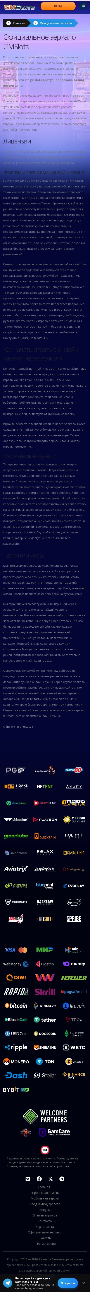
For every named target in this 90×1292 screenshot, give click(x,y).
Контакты (45, 1221)
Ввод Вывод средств (44, 1204)
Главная (19, 23)
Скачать (45, 1238)
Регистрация (46, 1243)
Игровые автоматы (44, 1193)
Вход (58, 6)
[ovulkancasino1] (27, 1178)
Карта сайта (45, 1227)
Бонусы (44, 1210)
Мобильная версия (45, 1198)
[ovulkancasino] (39, 1178)
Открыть (68, 1283)
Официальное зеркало (56, 23)
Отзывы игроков (45, 1215)
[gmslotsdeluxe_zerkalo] (61, 1178)
